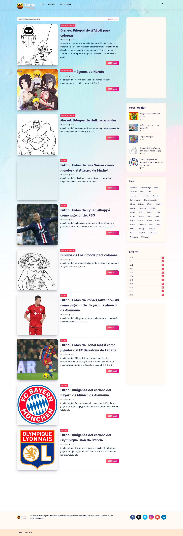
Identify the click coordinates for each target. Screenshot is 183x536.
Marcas (140, 220)
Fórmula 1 (150, 212)
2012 (146, 295)
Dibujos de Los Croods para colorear (88, 255)
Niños (151, 225)
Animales (133, 192)
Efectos (149, 204)
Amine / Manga (66, 70)
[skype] (145, 517)
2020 (146, 272)
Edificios (141, 204)
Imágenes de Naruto (88, 72)
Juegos (149, 216)
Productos (142, 233)
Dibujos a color (135, 200)
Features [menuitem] (51, 4)
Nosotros (28, 532)
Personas (152, 229)
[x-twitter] (138, 517)
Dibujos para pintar (67, 26)
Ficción (132, 212)
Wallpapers (145, 237)
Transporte (134, 237)
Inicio (20, 532)
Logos (157, 216)
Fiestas (140, 212)
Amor (156, 188)
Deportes (156, 196)
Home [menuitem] (42, 4)
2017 (146, 276)
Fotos (158, 212)
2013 (146, 291)
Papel (132, 229)
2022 (146, 265)
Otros (158, 225)
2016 (146, 280)
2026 (146, 257)
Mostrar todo (113, 19)
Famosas (133, 208)
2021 (146, 269)
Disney (132, 204)
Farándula (152, 208)
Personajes (141, 229)
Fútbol (63, 160)
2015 (146, 284)
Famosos (143, 208)
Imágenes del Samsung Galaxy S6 (149, 126)
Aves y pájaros (135, 196)
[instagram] (151, 517)
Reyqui (65, 40)
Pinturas (133, 233)
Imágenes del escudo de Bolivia (150, 115)
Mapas (132, 220)
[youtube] (157, 517)
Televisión (153, 233)
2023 (146, 261)
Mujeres (149, 220)
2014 (146, 287)
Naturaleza (142, 225)
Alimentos (133, 188)
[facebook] (132, 517)
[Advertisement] (68, 493)
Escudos (64, 385)
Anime (142, 192)
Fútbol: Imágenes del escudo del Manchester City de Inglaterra (151, 162)
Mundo (157, 220)
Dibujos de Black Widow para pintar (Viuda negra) (150, 149)
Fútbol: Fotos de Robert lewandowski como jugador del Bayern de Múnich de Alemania (89, 305)
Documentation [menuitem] (65, 4)
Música (132, 225)
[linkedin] (163, 517)
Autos (150, 192)
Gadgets (141, 216)
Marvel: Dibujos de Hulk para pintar (88, 120)
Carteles (147, 196)
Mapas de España (147, 137)
